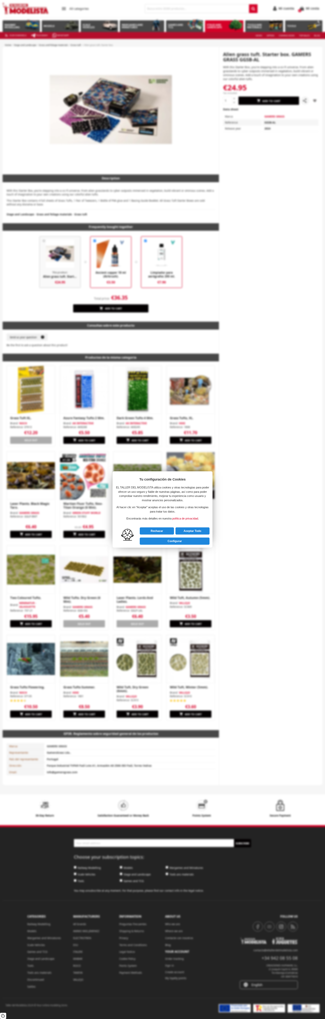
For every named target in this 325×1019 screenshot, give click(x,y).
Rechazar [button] (157, 530)
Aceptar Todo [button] (192, 530)
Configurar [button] (175, 541)
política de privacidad (185, 518)
